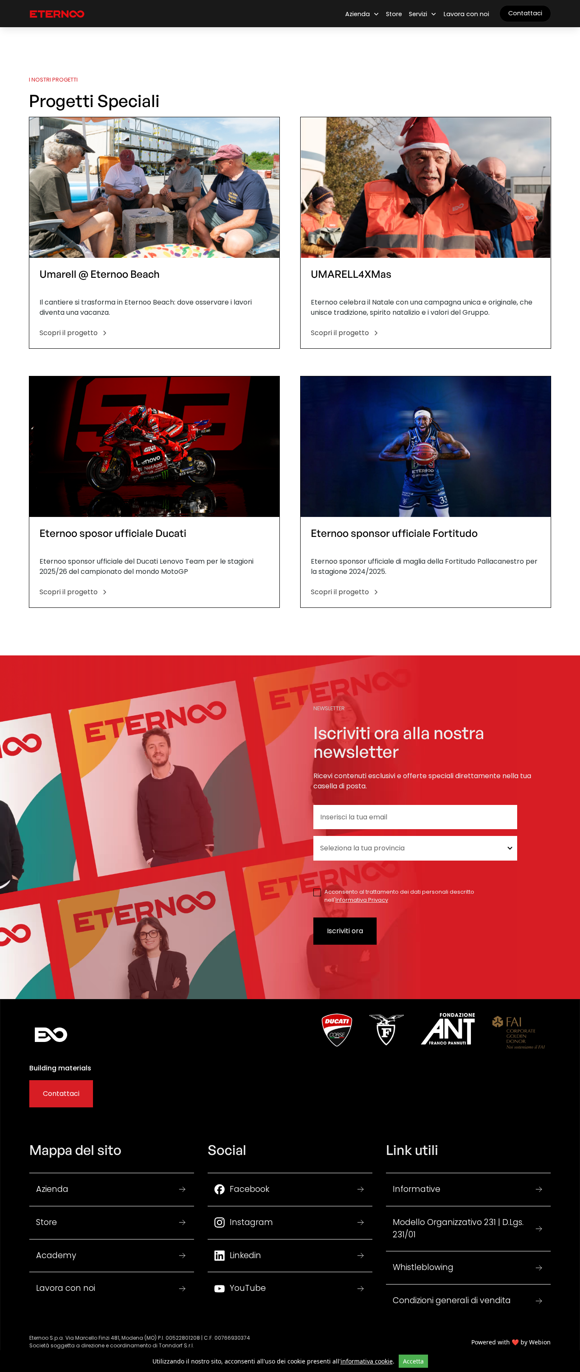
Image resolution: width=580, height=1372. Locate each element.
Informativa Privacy (361, 899)
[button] (362, 14)
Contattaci (525, 13)
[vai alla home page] (57, 13)
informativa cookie (367, 1361)
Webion (540, 1342)
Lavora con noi (466, 14)
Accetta (413, 1361)
